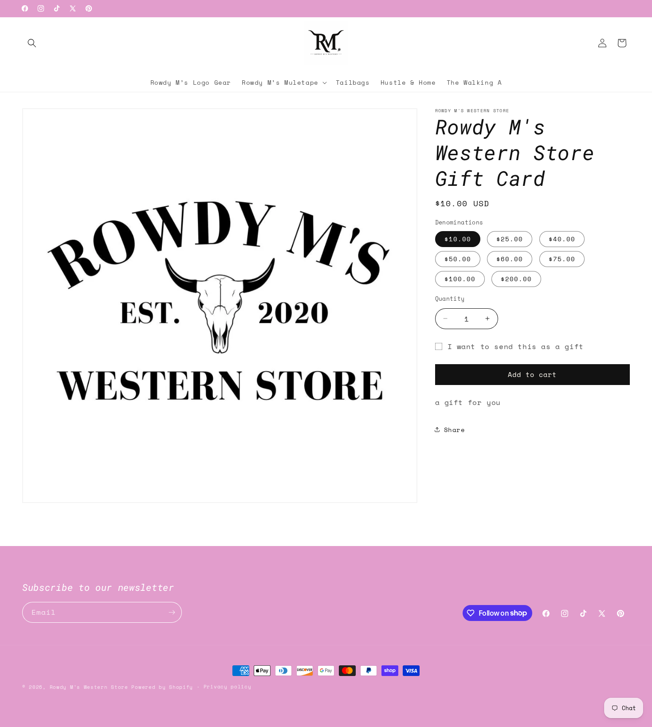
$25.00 (509, 238)
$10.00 (457, 238)
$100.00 (459, 278)
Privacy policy (227, 686)
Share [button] (454, 429)
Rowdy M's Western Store (89, 687)
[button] (32, 43)
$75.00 (562, 258)
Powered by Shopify (162, 687)
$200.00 (516, 278)
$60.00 (509, 258)
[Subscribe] (171, 612)
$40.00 (562, 238)
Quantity (450, 298)
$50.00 (457, 258)
